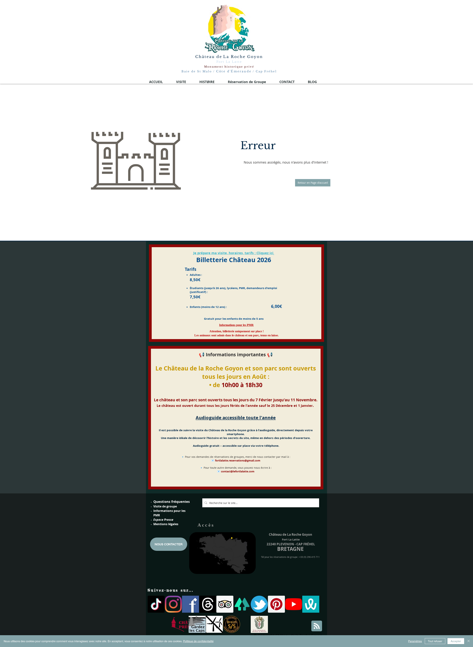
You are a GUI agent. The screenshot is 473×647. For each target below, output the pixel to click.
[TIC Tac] (156, 604)
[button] (312, 182)
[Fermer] (468, 641)
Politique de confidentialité (198, 641)
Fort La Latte (229, 62)
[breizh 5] (231, 624)
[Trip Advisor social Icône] (224, 604)
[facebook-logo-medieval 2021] (190, 604)
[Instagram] (173, 604)
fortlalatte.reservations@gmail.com (237, 460)
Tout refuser (435, 641)
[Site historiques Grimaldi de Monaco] (259, 624)
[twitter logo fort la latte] (259, 604)
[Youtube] (293, 604)
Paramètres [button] (415, 641)
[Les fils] (207, 604)
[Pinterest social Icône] (276, 604)
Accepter (456, 641)
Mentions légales (165, 524)
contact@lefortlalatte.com (237, 471)
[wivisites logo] (310, 604)
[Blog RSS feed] (316, 626)
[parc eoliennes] (214, 624)
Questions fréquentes (171, 501)
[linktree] (242, 604)
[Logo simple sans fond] (179, 624)
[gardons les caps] (197, 624)
